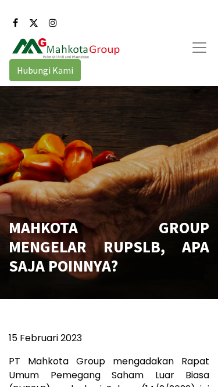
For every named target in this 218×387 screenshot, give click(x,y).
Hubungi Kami (45, 70)
